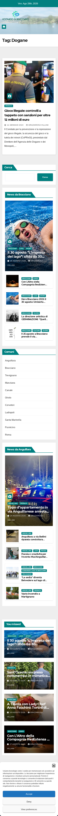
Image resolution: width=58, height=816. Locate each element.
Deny (29, 801)
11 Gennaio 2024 (15, 125)
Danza (35, 278)
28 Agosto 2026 (18, 261)
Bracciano (12, 248)
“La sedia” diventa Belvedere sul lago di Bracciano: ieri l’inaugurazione (33, 581)
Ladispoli (9, 412)
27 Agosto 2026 (18, 744)
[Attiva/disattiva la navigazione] (53, 26)
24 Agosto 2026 (18, 516)
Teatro (36, 313)
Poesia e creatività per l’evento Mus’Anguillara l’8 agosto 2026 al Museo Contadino (34, 558)
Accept (29, 794)
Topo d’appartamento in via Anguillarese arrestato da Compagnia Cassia (28, 511)
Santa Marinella (13, 420)
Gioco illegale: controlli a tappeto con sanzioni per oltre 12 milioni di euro (27, 115)
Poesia (43, 550)
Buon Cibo (12, 699)
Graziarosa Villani (38, 125)
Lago (21, 248)
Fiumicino (10, 427)
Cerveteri (9, 405)
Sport (28, 248)
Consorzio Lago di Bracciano (34, 570)
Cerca (8, 167)
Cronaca (8, 106)
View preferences (29, 809)
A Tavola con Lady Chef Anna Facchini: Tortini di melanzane (26, 707)
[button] (53, 765)
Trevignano (11, 375)
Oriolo (8, 397)
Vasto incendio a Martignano (30, 595)
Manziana (10, 383)
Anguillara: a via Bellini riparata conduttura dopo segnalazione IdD (34, 539)
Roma (8, 435)
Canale (9, 390)
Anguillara (10, 360)
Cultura (36, 330)
